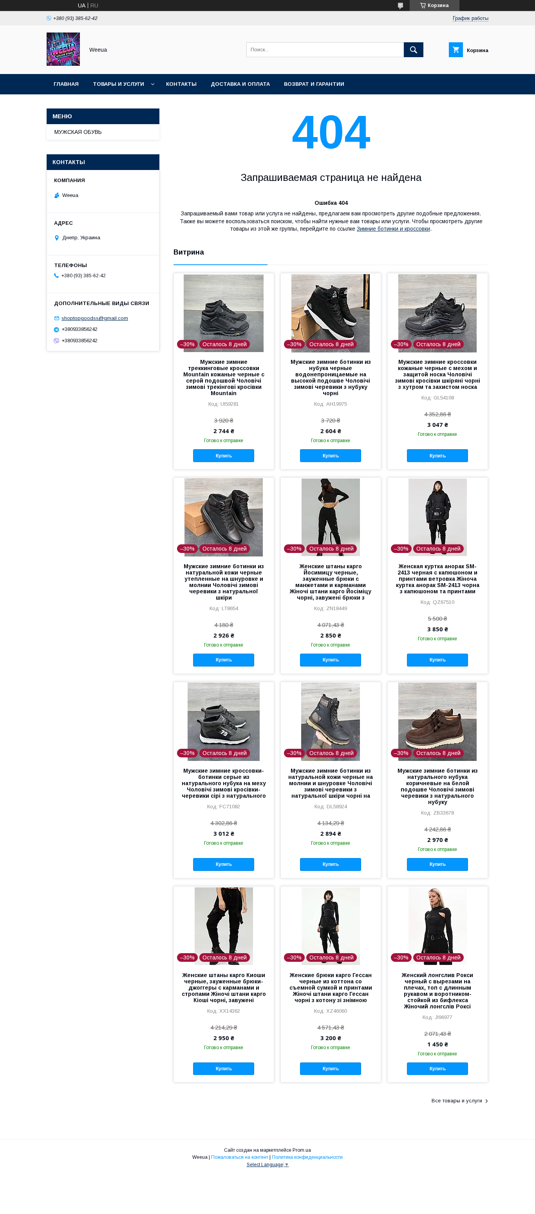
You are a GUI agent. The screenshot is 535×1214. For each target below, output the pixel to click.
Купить (224, 456)
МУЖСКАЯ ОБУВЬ (78, 132)
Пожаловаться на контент (239, 1157)
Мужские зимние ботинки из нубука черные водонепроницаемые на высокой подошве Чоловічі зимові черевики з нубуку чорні (331, 377)
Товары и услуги (118, 84)
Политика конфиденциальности (307, 1157)
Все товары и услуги (457, 1101)
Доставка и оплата (240, 84)
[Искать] (413, 49)
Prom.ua (302, 1150)
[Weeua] (63, 64)
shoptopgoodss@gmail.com (94, 318)
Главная (66, 84)
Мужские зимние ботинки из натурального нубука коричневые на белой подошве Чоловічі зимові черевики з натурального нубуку (438, 786)
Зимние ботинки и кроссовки (393, 229)
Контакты (181, 84)
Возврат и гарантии (314, 84)
